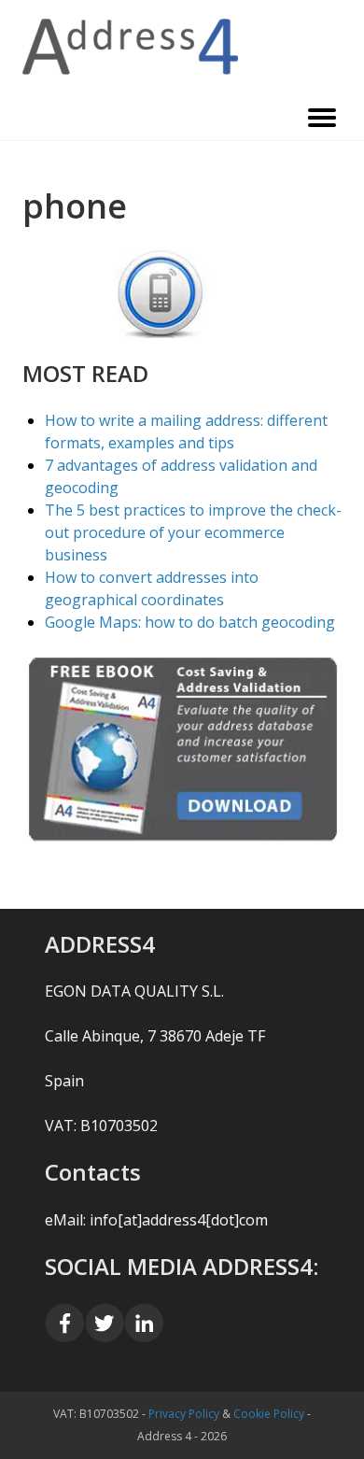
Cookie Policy (268, 1414)
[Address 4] (182, 46)
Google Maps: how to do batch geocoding (190, 622)
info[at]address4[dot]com (179, 1220)
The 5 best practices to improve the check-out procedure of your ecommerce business (193, 532)
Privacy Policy (183, 1414)
